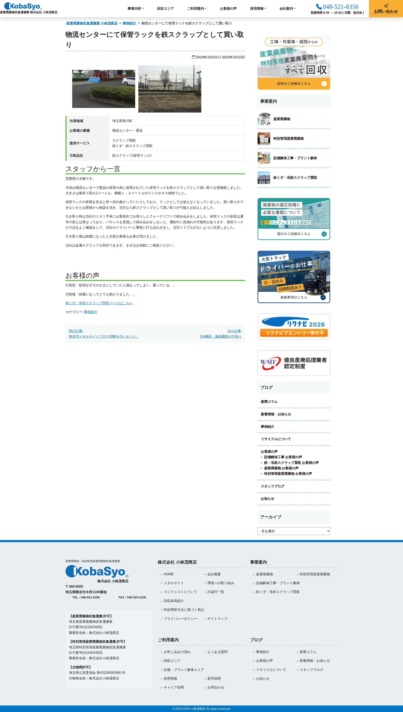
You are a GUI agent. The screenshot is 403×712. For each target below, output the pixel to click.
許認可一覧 (215, 592)
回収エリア (165, 8)
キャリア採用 (174, 687)
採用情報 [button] (257, 8)
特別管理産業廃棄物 (288, 138)
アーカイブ (270, 517)
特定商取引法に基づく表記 (184, 609)
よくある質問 (217, 652)
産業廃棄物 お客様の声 (281, 468)
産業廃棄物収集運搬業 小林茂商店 (92, 23)
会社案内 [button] (286, 8)
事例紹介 (129, 23)
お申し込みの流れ (177, 652)
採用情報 (170, 678)
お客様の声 (228, 8)
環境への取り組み (220, 583)
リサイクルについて (276, 439)
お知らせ (267, 498)
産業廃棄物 (281, 119)
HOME (169, 574)
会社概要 (214, 574)
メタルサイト (174, 583)
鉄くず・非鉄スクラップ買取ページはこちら (99, 303)
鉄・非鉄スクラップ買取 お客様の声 (291, 462)
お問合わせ (215, 687)
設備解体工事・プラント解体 (295, 158)
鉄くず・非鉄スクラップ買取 (295, 177)
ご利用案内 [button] (195, 8)
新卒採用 (214, 678)
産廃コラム (269, 401)
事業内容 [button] (134, 8)
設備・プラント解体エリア (184, 669)
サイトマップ (217, 618)
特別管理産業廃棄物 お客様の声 (288, 473)
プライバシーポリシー (180, 618)
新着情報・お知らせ (276, 414)
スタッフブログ (272, 486)
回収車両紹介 (174, 601)
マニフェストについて (180, 592)
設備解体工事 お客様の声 (283, 457)
